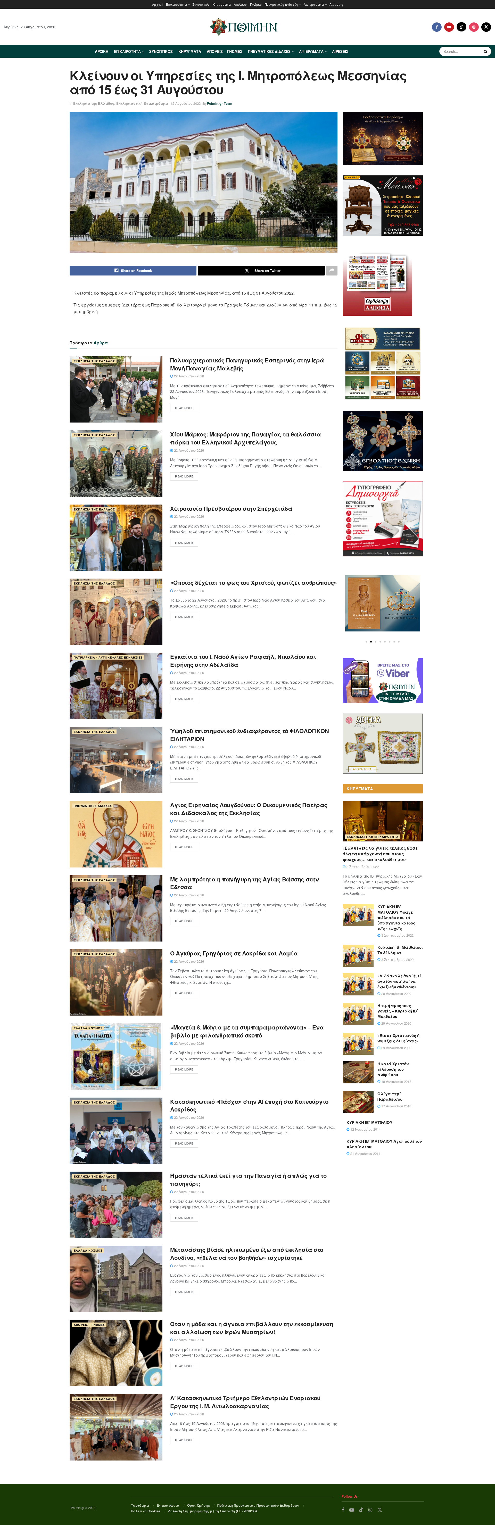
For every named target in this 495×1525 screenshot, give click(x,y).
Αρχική (157, 4)
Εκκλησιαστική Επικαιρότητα (142, 103)
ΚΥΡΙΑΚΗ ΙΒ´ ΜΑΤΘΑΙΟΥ (369, 1122)
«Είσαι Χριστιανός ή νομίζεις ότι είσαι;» (398, 1038)
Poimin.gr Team (219, 103)
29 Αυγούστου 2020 (395, 993)
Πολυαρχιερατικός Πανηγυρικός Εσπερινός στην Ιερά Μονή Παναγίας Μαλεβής (247, 364)
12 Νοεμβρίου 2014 (365, 1129)
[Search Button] (486, 51)
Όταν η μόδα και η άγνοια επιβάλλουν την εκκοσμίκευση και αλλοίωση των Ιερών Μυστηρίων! (251, 1328)
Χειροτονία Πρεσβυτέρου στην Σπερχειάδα (231, 508)
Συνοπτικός (201, 4)
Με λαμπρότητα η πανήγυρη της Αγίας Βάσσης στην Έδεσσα (244, 883)
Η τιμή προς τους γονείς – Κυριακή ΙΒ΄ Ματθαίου (397, 1011)
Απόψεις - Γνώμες (89, 1325)
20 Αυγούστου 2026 (188, 1414)
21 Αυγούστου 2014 (364, 1153)
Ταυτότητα (140, 1505)
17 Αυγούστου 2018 (395, 1106)
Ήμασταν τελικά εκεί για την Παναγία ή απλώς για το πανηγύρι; (248, 1179)
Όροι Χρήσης (198, 1505)
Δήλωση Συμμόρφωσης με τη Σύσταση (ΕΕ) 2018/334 (212, 1510)
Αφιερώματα (314, 4)
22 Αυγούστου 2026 (188, 376)
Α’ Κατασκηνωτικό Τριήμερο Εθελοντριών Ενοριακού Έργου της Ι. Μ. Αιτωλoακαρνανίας (245, 1402)
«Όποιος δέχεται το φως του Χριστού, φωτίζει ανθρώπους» (253, 582)
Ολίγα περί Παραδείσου (389, 1096)
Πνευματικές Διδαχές (281, 4)
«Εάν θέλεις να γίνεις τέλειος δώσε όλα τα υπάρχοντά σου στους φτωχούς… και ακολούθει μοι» (380, 854)
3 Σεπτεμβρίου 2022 (362, 866)
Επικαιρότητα (176, 4)
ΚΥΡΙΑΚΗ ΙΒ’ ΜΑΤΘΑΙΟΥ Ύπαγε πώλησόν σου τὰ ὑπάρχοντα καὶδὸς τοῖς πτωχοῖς (396, 917)
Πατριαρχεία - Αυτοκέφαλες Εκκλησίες (108, 657)
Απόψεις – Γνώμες (248, 4)
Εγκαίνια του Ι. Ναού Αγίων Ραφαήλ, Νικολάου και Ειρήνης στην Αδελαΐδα (243, 660)
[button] (366, 642)
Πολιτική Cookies (145, 1510)
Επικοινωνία (168, 1505)
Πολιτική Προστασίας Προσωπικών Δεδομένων (258, 1505)
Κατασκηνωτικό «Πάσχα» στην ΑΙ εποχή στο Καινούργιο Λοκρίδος (249, 1105)
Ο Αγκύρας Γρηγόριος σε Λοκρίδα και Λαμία (234, 953)
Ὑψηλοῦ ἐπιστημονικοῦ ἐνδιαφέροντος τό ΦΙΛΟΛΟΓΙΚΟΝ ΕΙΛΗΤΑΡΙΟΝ (249, 735)
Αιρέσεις (336, 4)
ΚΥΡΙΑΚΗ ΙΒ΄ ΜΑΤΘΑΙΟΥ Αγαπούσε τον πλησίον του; (384, 1143)
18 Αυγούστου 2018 (395, 1081)
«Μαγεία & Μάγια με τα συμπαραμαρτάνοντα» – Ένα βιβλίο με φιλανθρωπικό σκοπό (247, 1031)
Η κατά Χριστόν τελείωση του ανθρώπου (393, 1069)
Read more (184, 408)
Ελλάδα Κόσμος (88, 1028)
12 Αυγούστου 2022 (186, 103)
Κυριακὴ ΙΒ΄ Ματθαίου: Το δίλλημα (400, 949)
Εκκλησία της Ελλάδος (93, 103)
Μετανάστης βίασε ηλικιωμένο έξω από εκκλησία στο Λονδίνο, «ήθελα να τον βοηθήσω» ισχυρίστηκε (246, 1253)
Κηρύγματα (222, 4)
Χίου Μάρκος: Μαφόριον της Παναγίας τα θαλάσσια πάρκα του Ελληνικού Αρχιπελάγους (245, 438)
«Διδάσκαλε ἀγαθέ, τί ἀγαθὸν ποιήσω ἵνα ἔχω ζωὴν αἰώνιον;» (399, 981)
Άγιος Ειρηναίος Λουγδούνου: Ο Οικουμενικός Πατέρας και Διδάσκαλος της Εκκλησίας (248, 809)
